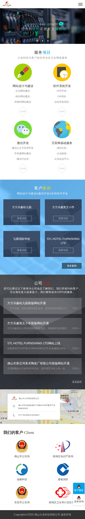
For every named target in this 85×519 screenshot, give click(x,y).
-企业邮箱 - (62, 153)
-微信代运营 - (23, 159)
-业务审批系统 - (62, 102)
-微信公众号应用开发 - (23, 148)
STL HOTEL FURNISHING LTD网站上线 (33, 343)
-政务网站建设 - (23, 96)
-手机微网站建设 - (23, 153)
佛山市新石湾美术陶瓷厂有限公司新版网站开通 (38, 363)
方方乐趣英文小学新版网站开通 (28, 323)
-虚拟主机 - (62, 148)
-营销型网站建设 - (23, 102)
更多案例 (71, 265)
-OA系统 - (62, 96)
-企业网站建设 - (23, 91)
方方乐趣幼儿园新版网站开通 (26, 303)
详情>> (76, 308)
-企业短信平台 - (62, 159)
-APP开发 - (62, 91)
